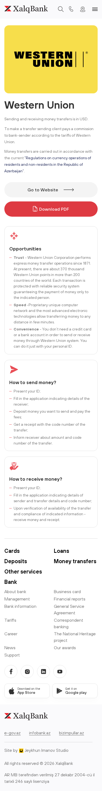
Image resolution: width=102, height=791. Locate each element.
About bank (15, 591)
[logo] (26, 9)
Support (12, 654)
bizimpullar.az (71, 732)
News (10, 647)
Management (17, 598)
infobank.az (40, 732)
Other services (23, 571)
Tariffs (10, 620)
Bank (10, 582)
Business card (67, 591)
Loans (61, 551)
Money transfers (75, 561)
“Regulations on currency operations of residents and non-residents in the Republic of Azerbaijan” (47, 164)
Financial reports (69, 598)
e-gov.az (12, 732)
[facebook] (10, 671)
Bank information (20, 606)
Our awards (65, 647)
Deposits (15, 561)
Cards (12, 551)
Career (10, 633)
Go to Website (42, 189)
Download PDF (54, 209)
